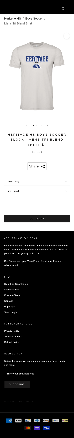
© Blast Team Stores (18, 401)
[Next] (47, 125)
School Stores (11, 289)
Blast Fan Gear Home (16, 284)
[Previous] (27, 125)
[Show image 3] (40, 125)
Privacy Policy (11, 330)
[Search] (63, 8)
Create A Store (12, 295)
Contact (8, 300)
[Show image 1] (33, 125)
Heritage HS (12, 18)
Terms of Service (13, 336)
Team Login (10, 312)
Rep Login (9, 306)
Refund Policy (11, 342)
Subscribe (17, 384)
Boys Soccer (34, 18)
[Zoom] (67, 36)
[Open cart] (69, 8)
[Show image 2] (37, 125)
